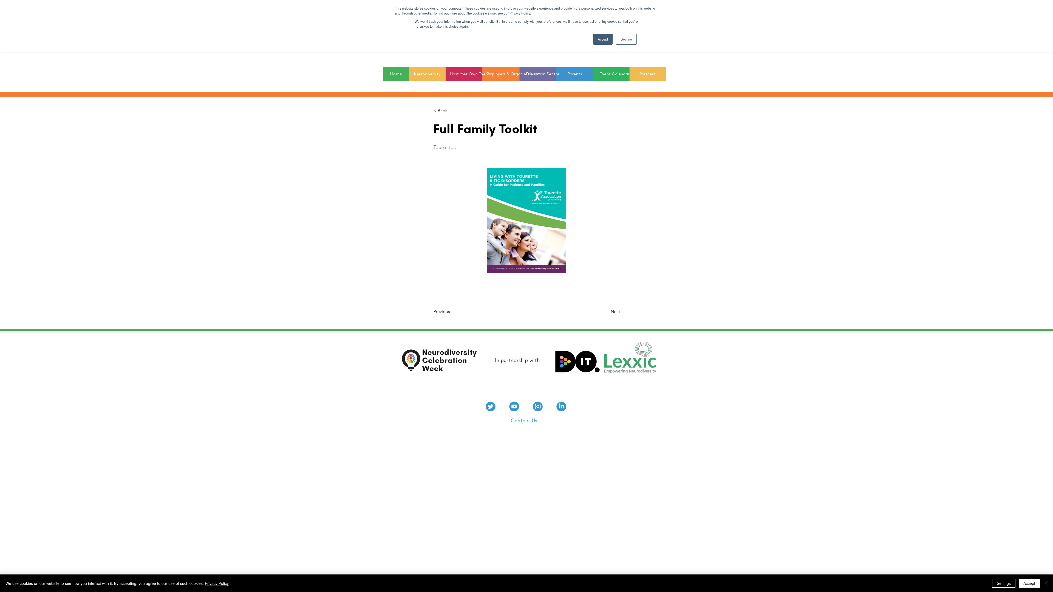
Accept (1029, 583)
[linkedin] (561, 406)
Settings (1004, 583)
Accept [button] (603, 39)
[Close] (1046, 583)
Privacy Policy (217, 583)
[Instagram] (538, 406)
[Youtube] (514, 406)
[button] (537, 74)
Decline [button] (626, 39)
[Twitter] (491, 406)
